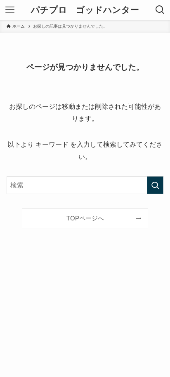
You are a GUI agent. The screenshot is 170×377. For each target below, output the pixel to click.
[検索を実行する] (155, 185)
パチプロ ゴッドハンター (85, 10)
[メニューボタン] (10, 10)
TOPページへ (85, 218)
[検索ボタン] (160, 10)
